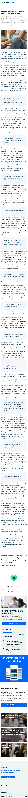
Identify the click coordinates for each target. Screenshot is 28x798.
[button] (14, 796)
